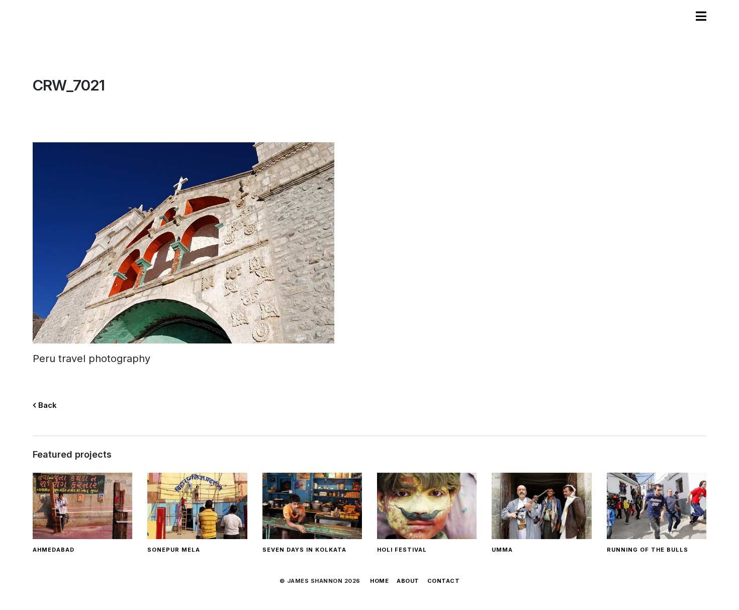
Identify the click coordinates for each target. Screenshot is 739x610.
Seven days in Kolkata (304, 549)
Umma (502, 549)
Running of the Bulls (647, 549)
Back (46, 405)
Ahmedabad (53, 549)
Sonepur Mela (173, 549)
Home (379, 580)
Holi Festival (402, 549)
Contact (443, 580)
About (408, 580)
